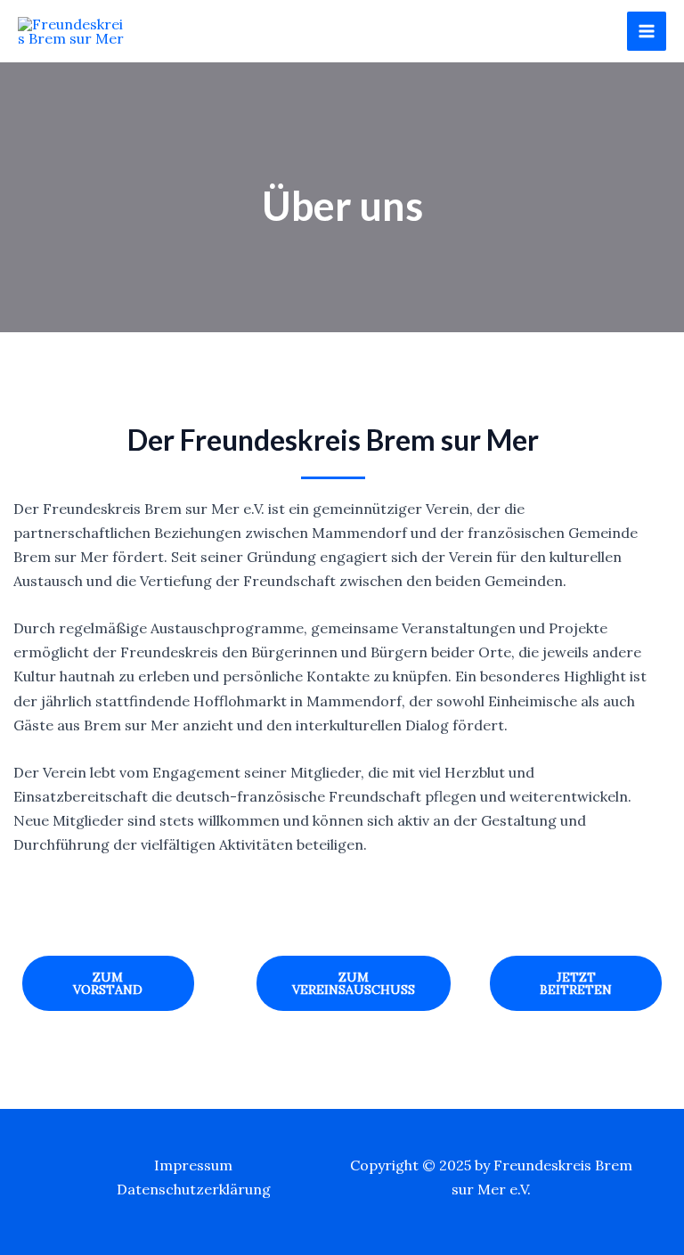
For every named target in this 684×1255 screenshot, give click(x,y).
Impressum (193, 1165)
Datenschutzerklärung (194, 1189)
